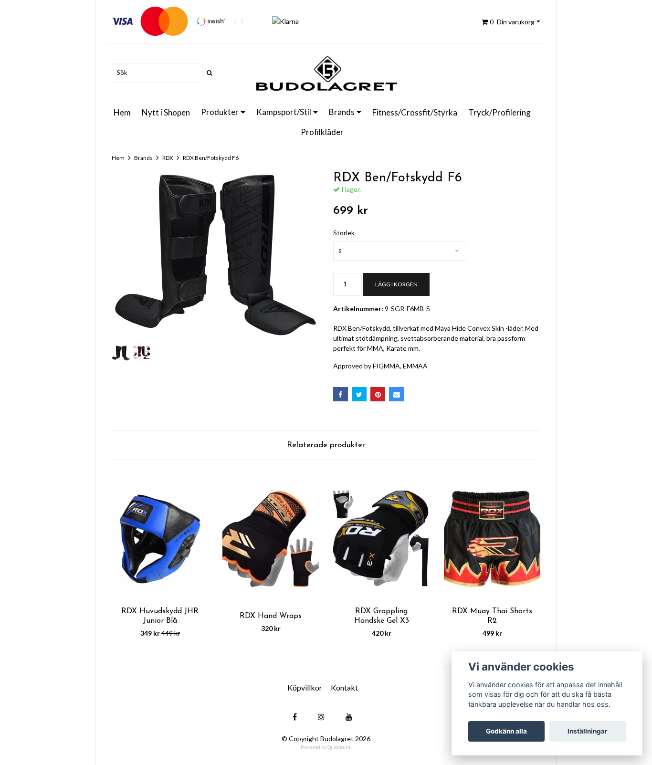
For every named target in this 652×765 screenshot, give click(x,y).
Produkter (220, 112)
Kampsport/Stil (283, 112)
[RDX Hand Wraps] (270, 538)
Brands (342, 112)
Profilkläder (322, 132)
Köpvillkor (304, 687)
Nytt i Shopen (166, 112)
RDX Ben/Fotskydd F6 (211, 157)
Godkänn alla (506, 731)
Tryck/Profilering (499, 112)
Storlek (344, 233)
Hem (122, 112)
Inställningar (588, 731)
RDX (167, 157)
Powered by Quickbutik (326, 747)
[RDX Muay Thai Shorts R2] (492, 538)
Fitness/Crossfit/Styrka (414, 112)
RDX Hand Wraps (271, 616)
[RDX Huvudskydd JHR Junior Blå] (160, 538)
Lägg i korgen (396, 284)
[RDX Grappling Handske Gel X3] (381, 538)
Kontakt (344, 687)
